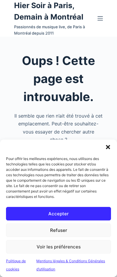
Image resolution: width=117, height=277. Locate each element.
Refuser (58, 230)
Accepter (58, 214)
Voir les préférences (59, 247)
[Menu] (100, 18)
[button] (108, 147)
